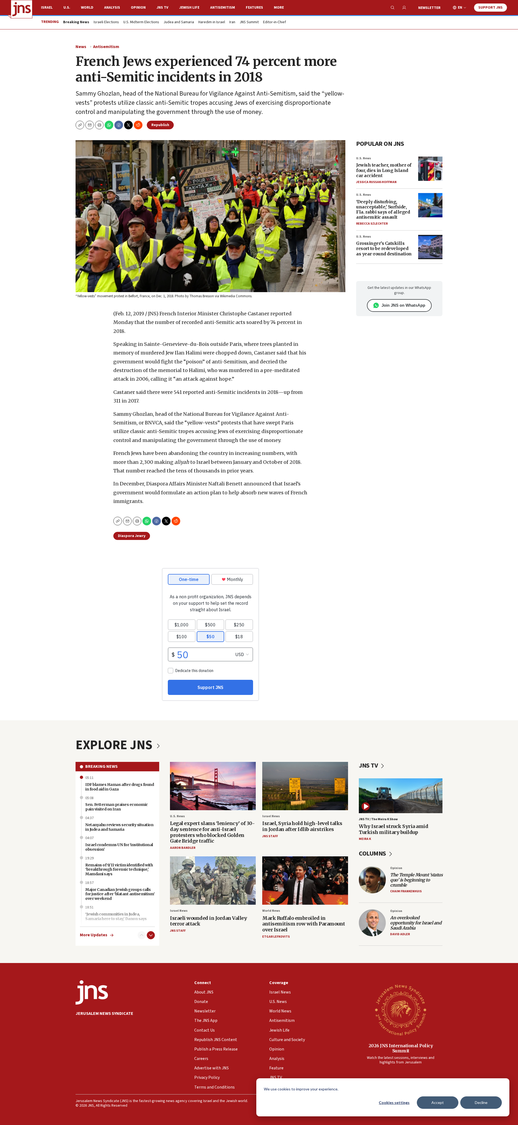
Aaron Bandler (182, 848)
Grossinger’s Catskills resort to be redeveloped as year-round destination (384, 248)
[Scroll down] (151, 935)
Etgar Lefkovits (276, 936)
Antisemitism (222, 7)
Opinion (138, 7)
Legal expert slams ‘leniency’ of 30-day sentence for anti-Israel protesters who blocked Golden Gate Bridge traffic (212, 832)
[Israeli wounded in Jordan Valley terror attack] (213, 880)
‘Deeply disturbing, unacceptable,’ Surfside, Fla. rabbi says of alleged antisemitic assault (383, 209)
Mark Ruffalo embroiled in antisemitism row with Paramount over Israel (303, 924)
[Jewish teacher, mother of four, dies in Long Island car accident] (430, 169)
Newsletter (429, 8)
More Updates (93, 935)
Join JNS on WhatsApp (403, 305)
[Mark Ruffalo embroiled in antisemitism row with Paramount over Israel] (305, 880)
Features (254, 7)
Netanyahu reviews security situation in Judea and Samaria (119, 827)
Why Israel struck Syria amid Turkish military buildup (393, 829)
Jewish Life (189, 7)
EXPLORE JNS (115, 745)
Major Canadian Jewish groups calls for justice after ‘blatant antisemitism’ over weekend (120, 894)
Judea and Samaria (178, 22)
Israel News (271, 816)
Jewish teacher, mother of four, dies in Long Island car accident (383, 170)
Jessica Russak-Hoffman (376, 182)
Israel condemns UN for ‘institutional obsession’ (119, 847)
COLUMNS (373, 853)
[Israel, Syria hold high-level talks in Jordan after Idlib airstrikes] (305, 786)
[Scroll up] (142, 935)
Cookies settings (394, 1102)
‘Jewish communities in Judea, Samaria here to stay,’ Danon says (116, 916)
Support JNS (490, 7)
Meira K (365, 839)
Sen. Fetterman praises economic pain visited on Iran (116, 807)
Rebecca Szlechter (372, 223)
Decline (481, 1102)
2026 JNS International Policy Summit (401, 1048)
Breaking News (101, 766)
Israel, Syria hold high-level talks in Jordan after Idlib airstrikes (302, 826)
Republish (160, 125)
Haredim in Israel (211, 22)
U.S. (66, 7)
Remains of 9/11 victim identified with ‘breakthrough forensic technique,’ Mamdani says (119, 870)
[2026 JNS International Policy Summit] (401, 1009)
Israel (47, 7)
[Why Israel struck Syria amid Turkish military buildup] (400, 795)
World (87, 7)
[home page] (21, 9)
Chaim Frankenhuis (406, 891)
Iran (232, 22)
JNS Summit (249, 22)
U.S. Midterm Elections (141, 22)
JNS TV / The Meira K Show (378, 819)
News (81, 47)
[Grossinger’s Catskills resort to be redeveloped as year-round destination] (430, 247)
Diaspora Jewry (131, 536)
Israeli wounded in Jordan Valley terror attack (208, 921)
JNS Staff (270, 836)
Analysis (112, 7)
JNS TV (162, 7)
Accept (437, 1102)
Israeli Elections (106, 22)
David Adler (400, 934)
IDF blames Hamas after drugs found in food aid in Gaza (119, 787)
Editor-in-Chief (274, 22)
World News (271, 910)
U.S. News (363, 158)
